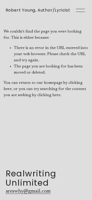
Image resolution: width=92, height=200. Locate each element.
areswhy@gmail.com (28, 191)
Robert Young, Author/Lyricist (38, 10)
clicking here (48, 95)
